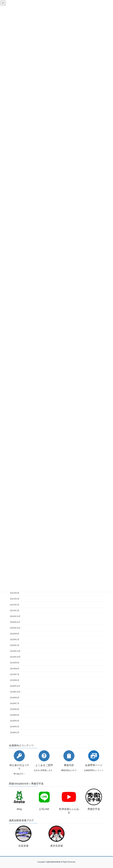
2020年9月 (14, 634)
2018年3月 (14, 726)
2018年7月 (14, 703)
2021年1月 (14, 610)
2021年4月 (14, 593)
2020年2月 (14, 639)
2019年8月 (14, 668)
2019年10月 (15, 657)
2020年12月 (15, 616)
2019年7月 (14, 674)
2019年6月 (14, 680)
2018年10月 (15, 692)
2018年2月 (14, 732)
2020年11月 (15, 622)
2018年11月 (15, 686)
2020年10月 (15, 628)
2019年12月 (15, 651)
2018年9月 (14, 697)
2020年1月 (14, 645)
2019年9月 (14, 663)
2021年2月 (14, 605)
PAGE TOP (107, 839)
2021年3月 (14, 599)
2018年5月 (14, 715)
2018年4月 (14, 721)
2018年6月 (14, 709)
